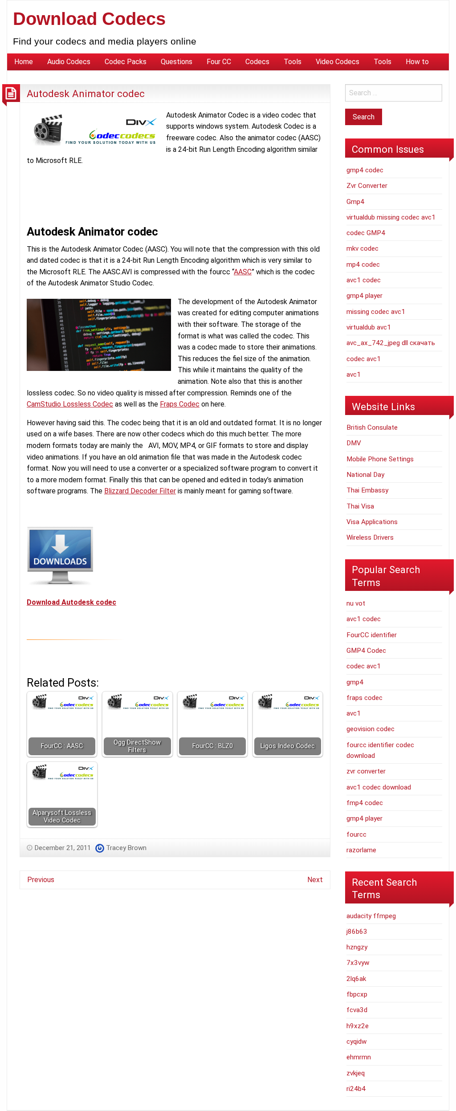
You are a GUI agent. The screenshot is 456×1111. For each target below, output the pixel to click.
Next (315, 879)
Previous (40, 879)
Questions (176, 61)
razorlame (361, 850)
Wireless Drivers (370, 537)
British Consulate (372, 427)
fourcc (356, 834)
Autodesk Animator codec (86, 93)
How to (417, 61)
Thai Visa (360, 506)
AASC (243, 272)
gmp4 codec (364, 170)
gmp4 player (364, 296)
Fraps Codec (180, 404)
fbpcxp (356, 994)
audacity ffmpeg (371, 916)
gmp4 (354, 682)
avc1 (353, 374)
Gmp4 (355, 202)
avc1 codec (363, 280)
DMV (353, 443)
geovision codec (370, 729)
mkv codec (362, 248)
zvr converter (366, 771)
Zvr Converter (366, 186)
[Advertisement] (189, 194)
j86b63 (356, 932)
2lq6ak (356, 979)
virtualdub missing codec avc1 (391, 217)
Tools (292, 61)
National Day (365, 475)
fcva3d (356, 1010)
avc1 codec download (378, 787)
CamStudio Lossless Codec (70, 404)
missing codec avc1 (375, 312)
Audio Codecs (68, 61)
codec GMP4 (365, 233)
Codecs (257, 61)
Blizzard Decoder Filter (140, 491)
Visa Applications (372, 522)
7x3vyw (357, 963)
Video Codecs (337, 61)
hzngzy (356, 947)
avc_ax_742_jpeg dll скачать (390, 343)
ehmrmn (358, 1057)
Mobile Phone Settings (380, 459)
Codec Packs (126, 61)
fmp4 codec (364, 803)
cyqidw (356, 1042)
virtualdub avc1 (368, 327)
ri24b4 (356, 1089)
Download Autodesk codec (71, 602)
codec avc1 (363, 359)
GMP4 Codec (366, 651)
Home (23, 61)
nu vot (355, 603)
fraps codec (364, 698)
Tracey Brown (126, 848)
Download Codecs (89, 18)
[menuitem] (23, 61)
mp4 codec (363, 264)
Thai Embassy (367, 490)
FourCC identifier (371, 635)
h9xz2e (357, 1026)
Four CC (219, 61)
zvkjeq (355, 1073)
